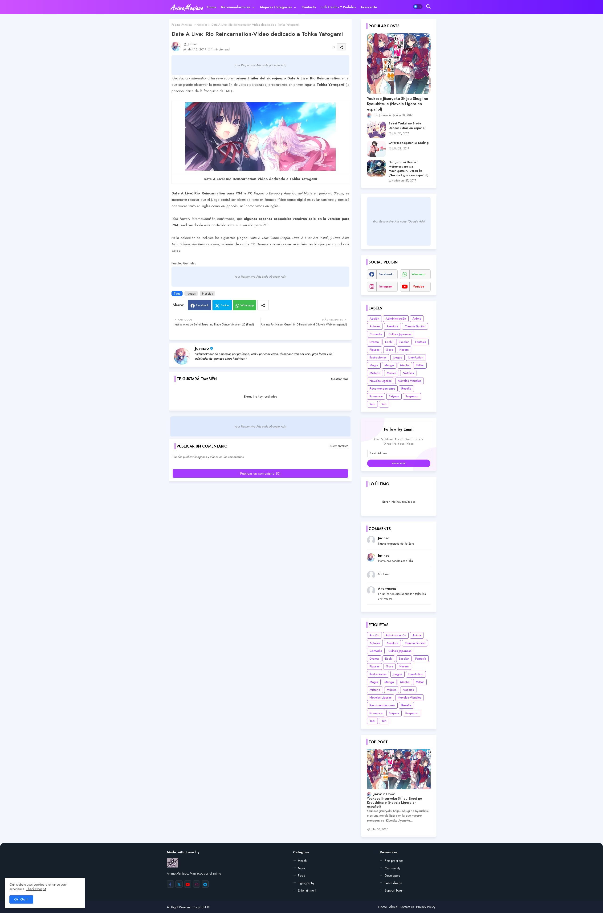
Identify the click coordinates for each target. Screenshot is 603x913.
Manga (389, 365)
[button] (418, 6)
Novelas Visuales (409, 380)
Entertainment (307, 890)
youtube (418, 286)
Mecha (404, 365)
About (393, 907)
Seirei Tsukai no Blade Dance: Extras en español (407, 125)
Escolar (404, 342)
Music (302, 868)
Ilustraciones (378, 357)
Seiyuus (394, 396)
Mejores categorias (276, 7)
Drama (374, 342)
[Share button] (263, 305)
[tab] (211, 7)
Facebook (202, 305)
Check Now (34, 889)
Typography (306, 883)
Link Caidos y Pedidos (338, 7)
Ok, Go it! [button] (21, 899)
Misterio (375, 373)
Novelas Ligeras (380, 380)
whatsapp (418, 274)
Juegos (191, 293)
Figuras (374, 349)
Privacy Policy (425, 907)
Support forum (394, 890)
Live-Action (415, 357)
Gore (389, 349)
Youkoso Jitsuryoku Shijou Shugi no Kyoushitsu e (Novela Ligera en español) (397, 104)
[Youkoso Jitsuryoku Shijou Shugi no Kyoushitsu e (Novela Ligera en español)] (399, 63)
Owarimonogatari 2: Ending (409, 143)
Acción (374, 318)
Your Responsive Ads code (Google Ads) (260, 65)
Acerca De (369, 7)
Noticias (202, 24)
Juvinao (202, 348)
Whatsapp (247, 305)
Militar (420, 365)
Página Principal (181, 24)
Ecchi (388, 342)
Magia (374, 365)
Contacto (309, 7)
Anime (416, 318)
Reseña (406, 388)
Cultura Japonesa (400, 334)
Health (302, 860)
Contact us (406, 907)
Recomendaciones (235, 7)
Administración (396, 318)
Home (211, 7)
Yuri (384, 404)
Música (391, 373)
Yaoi (372, 404)
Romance (376, 396)
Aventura (392, 326)
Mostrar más (339, 379)
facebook (386, 274)
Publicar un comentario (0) (260, 473)
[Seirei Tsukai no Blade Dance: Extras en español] (376, 129)
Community (392, 868)
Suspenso (412, 396)
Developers (392, 875)
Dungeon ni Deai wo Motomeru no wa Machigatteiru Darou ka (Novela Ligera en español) (408, 168)
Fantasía (420, 342)
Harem (404, 349)
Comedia (376, 334)
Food (301, 875)
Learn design (393, 883)
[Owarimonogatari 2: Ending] (376, 149)
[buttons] (170, 884)
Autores (375, 326)
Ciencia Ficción (415, 326)
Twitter (224, 305)
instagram (385, 286)
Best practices (394, 860)
